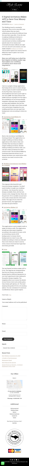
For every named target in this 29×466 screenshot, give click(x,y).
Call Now (14, 423)
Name (4, 324)
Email (4, 331)
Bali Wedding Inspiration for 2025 (11, 355)
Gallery (14, 412)
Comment (5, 306)
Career (14, 417)
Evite (5, 249)
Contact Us (14, 415)
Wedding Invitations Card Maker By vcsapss (14, 164)
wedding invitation (17, 48)
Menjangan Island (7, 360)
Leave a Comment (19, 24)
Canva (5, 68)
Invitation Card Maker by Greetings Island (11, 117)
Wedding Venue (14, 410)
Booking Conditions (14, 414)
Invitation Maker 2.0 (11, 207)
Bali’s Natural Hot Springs (9, 362)
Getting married (14, 408)
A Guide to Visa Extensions (9, 358)
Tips (10, 295)
